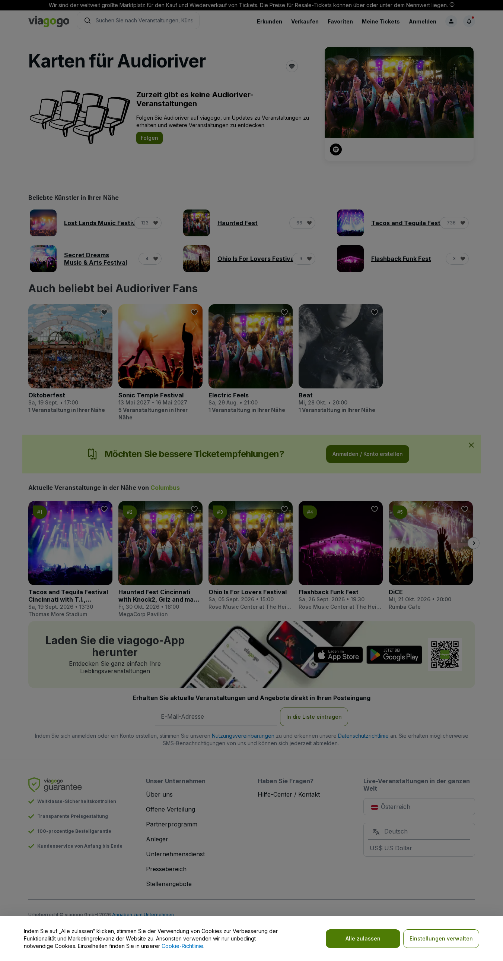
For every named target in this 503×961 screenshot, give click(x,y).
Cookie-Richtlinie (182, 946)
